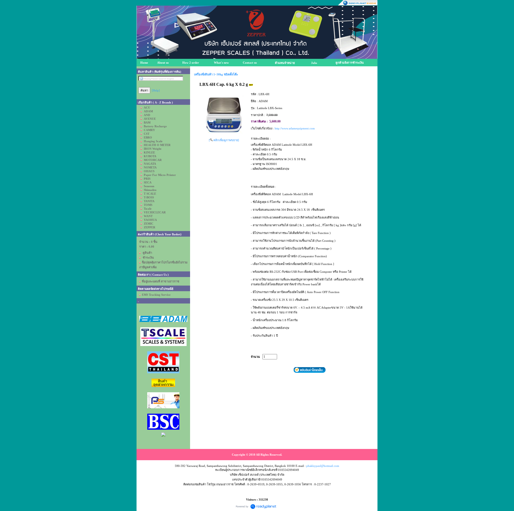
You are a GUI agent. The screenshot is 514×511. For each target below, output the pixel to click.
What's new (221, 62)
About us (163, 62)
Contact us (250, 62)
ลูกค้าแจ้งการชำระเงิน (349, 62)
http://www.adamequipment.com (295, 128)
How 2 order (190, 62)
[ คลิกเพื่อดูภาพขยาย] (224, 140)
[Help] (156, 90)
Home (144, 62)
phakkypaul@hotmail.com (322, 465)
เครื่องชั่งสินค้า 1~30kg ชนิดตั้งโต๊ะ (216, 74)
